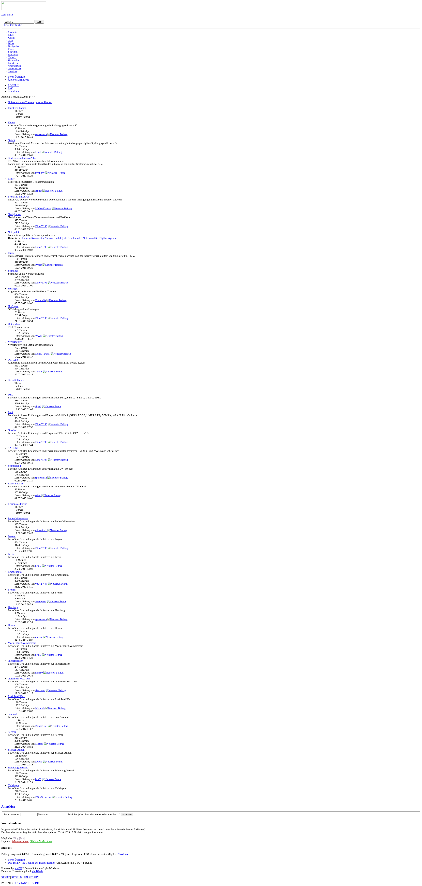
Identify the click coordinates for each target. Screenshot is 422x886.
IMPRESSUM (31, 877)
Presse (11, 253)
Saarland (12, 714)
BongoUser (41, 726)
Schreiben (13, 270)
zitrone (38, 371)
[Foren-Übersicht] (23, 9)
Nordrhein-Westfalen (19, 678)
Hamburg (13, 607)
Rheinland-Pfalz (16, 696)
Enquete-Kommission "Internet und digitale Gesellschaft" (52, 238)
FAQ (10, 88)
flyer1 (38, 406)
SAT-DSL (13, 448)
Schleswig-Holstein (18, 767)
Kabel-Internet (15, 483)
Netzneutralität (90, 238)
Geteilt (11, 140)
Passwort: (43, 814)
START (5, 877)
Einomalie (40, 300)
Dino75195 (41, 226)
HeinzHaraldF (42, 353)
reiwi (38, 495)
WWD (38, 336)
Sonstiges (13, 288)
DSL (10, 394)
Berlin (11, 554)
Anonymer (40, 601)
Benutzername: (12, 814)
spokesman (41, 134)
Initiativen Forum (17, 108)
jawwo (38, 761)
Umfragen (13, 306)
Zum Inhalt (7, 14)
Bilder (11, 178)
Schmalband (14, 465)
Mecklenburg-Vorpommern (22, 643)
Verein (11, 122)
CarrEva (123, 854)
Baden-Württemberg (18, 518)
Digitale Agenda (107, 238)
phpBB (18, 868)
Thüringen (13, 785)
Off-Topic (13, 359)
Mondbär (40, 708)
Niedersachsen (15, 660)
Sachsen (12, 732)
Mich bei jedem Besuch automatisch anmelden (92, 814)
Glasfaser (13, 430)
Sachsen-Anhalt (16, 749)
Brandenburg (15, 571)
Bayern (11, 536)
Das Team (13, 862)
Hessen (11, 625)
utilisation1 (41, 530)
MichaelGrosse (43, 208)
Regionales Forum (17, 504)
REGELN (13, 85)
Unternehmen (15, 324)
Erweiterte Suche (13, 25)
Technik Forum (16, 380)
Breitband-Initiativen (18, 196)
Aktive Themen (44, 102)
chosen (39, 637)
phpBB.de (37, 871)
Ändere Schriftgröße (18, 79)
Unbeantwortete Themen (21, 102)
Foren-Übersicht (16, 76)
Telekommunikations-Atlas (22, 158)
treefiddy (40, 172)
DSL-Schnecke (43, 797)
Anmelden (13, 91)
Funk (10, 412)
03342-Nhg (41, 583)
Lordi (38, 152)
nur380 (39, 672)
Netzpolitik (13, 232)
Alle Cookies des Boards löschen (38, 862)
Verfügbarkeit (15, 341)
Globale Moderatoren (41, 841)
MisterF (39, 743)
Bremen (12, 589)
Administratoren (20, 841)
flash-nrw (40, 690)
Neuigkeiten (14, 214)
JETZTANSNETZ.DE (27, 883)
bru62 (38, 565)
